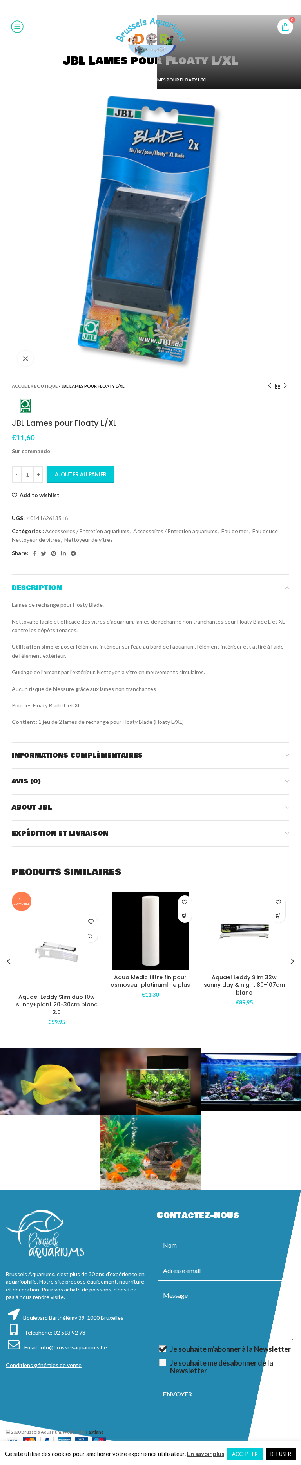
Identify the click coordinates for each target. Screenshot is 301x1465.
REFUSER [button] (280, 1454)
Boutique (128, 79)
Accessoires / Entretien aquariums (87, 531)
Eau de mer (234, 531)
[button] (91, 935)
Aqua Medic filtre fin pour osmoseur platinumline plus (150, 981)
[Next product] (285, 386)
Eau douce (265, 531)
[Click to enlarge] (25, 358)
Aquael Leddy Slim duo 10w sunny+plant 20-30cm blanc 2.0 (57, 1004)
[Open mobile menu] (17, 26)
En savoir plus (205, 1453)
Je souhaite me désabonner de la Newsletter (221, 1367)
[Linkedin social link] (160, 7)
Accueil (103, 79)
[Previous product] (270, 386)
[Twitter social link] (140, 7)
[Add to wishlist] (91, 922)
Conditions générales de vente (44, 1365)
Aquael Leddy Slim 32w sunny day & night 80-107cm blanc (244, 985)
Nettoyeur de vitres (36, 539)
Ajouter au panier (81, 474)
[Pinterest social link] (150, 7)
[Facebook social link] (131, 7)
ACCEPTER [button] (245, 1454)
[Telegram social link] (170, 7)
